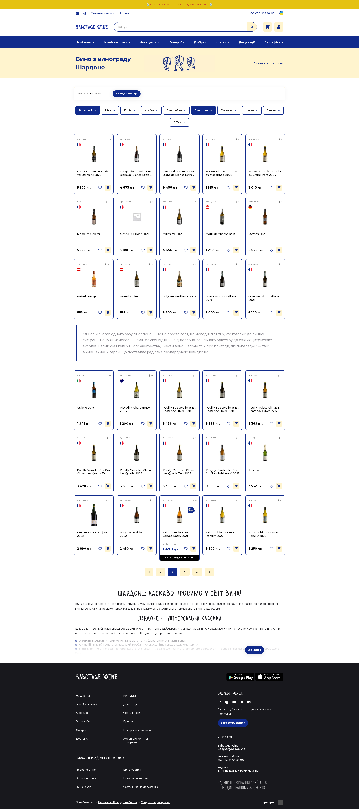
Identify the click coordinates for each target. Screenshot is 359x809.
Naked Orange (86, 296)
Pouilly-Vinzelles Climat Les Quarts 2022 (136, 471)
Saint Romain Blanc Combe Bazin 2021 (176, 534)
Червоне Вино (86, 769)
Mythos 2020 (257, 234)
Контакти (222, 42)
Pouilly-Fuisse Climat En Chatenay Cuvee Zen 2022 (222, 409)
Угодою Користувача (155, 802)
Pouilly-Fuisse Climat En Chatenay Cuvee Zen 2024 (179, 409)
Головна (259, 63)
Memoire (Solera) (88, 234)
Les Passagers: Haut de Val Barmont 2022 (93, 173)
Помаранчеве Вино (136, 778)
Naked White (129, 296)
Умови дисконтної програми (134, 740)
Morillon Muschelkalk (220, 234)
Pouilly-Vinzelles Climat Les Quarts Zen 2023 (179, 471)
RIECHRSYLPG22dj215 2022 (92, 534)
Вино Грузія (83, 787)
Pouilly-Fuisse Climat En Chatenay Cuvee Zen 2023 (264, 409)
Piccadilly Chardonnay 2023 (135, 409)
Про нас (124, 13)
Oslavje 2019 (85, 407)
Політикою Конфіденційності (117, 802)
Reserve (254, 470)
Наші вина (83, 42)
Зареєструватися (233, 722)
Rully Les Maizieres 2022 (133, 534)
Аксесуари (148, 42)
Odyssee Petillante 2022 (179, 296)
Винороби (176, 42)
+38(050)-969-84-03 (231, 749)
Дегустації (247, 42)
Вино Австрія (132, 769)
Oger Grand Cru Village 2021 (263, 298)
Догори (268, 802)
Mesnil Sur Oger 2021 (134, 234)
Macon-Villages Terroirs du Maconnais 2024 (222, 173)
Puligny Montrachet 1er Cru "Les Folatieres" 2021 (222, 471)
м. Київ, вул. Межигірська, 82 (238, 771)
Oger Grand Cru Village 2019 (221, 298)
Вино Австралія (86, 778)
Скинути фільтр (126, 93)
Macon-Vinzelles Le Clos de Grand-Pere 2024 (265, 173)
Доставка (82, 738)
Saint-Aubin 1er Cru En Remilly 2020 (221, 534)
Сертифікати (273, 42)
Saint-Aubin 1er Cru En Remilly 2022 (263, 534)
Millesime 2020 (173, 234)
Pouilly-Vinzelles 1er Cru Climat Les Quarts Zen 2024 (93, 471)
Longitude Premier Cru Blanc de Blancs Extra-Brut (135, 173)
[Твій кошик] (267, 27)
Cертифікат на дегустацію (140, 787)
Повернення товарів (137, 730)
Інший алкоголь (115, 42)
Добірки (200, 42)
